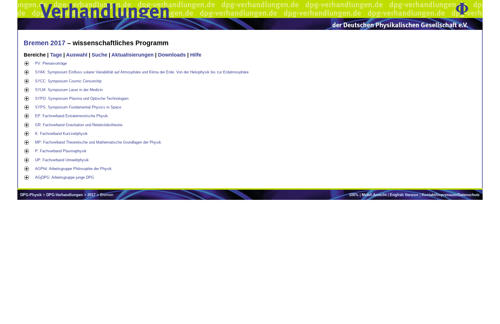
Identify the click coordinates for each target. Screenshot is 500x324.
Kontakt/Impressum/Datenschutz (451, 195)
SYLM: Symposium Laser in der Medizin (69, 90)
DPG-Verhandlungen (64, 195)
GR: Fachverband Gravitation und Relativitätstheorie (78, 125)
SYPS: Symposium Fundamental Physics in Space (78, 107)
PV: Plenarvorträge (51, 63)
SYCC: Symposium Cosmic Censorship (68, 81)
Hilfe (195, 55)
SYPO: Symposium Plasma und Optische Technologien (81, 98)
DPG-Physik (31, 195)
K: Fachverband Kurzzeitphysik (61, 133)
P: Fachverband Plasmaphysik (61, 151)
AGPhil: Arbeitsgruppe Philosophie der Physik (73, 168)
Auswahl (76, 55)
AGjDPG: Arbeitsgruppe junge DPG (64, 177)
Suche (99, 55)
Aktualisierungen (132, 55)
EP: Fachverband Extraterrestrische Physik (71, 116)
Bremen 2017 (44, 43)
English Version (404, 195)
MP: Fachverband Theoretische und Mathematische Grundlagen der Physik (98, 142)
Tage (56, 55)
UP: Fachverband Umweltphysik (62, 160)
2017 (91, 195)
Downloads (172, 55)
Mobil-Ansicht (374, 195)
